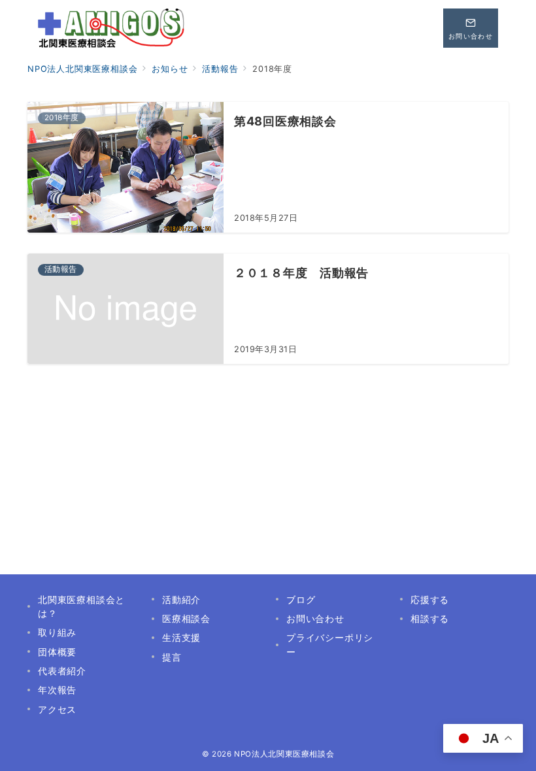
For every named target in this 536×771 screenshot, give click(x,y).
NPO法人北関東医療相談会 (284, 754)
